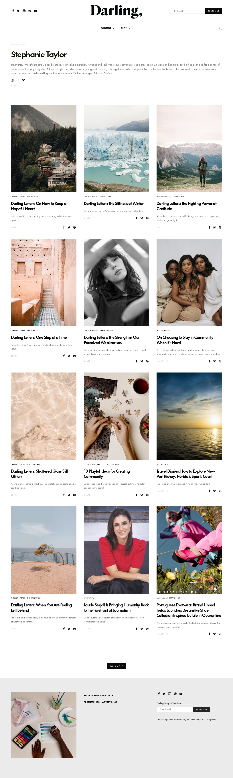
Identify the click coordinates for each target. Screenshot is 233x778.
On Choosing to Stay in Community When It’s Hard (185, 339)
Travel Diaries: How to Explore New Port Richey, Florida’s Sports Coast (186, 473)
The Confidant (163, 330)
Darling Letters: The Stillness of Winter (113, 203)
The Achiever (32, 330)
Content (106, 28)
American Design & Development (201, 719)
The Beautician (106, 330)
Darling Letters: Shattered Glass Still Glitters (39, 473)
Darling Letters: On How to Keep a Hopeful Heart (38, 206)
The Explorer (162, 464)
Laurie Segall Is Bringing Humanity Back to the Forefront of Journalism (116, 607)
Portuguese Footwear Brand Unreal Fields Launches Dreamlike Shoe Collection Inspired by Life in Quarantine (189, 610)
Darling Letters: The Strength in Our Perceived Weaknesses (111, 339)
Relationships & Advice (94, 464)
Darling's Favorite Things (168, 598)
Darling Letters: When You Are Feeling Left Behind (41, 607)
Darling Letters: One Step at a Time (39, 337)
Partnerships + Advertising (100, 702)
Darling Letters (18, 196)
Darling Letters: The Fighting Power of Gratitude (186, 206)
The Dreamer (32, 196)
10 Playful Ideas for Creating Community (107, 473)
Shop (124, 28)
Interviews (89, 598)
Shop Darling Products (98, 695)
